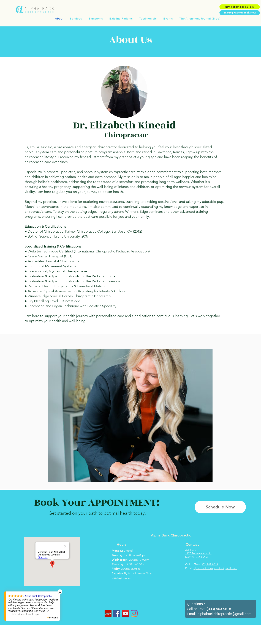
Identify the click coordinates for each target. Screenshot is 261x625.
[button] (76, 18)
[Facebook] (116, 613)
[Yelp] (108, 613)
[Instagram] (134, 613)
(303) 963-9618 (209, 564)
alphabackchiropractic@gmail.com (215, 568)
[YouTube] (125, 613)
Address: (190, 550)
